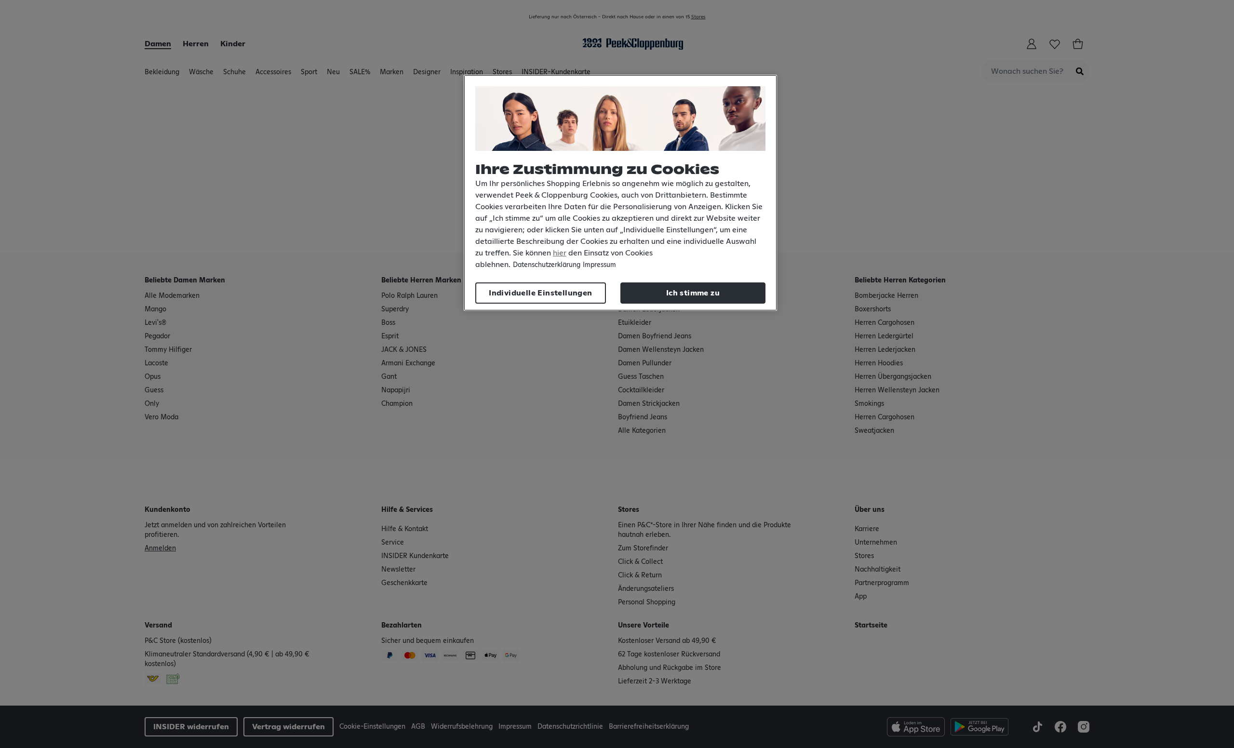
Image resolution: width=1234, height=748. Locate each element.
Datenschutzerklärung (546, 265)
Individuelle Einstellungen (540, 293)
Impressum (599, 265)
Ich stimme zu (693, 293)
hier (559, 253)
